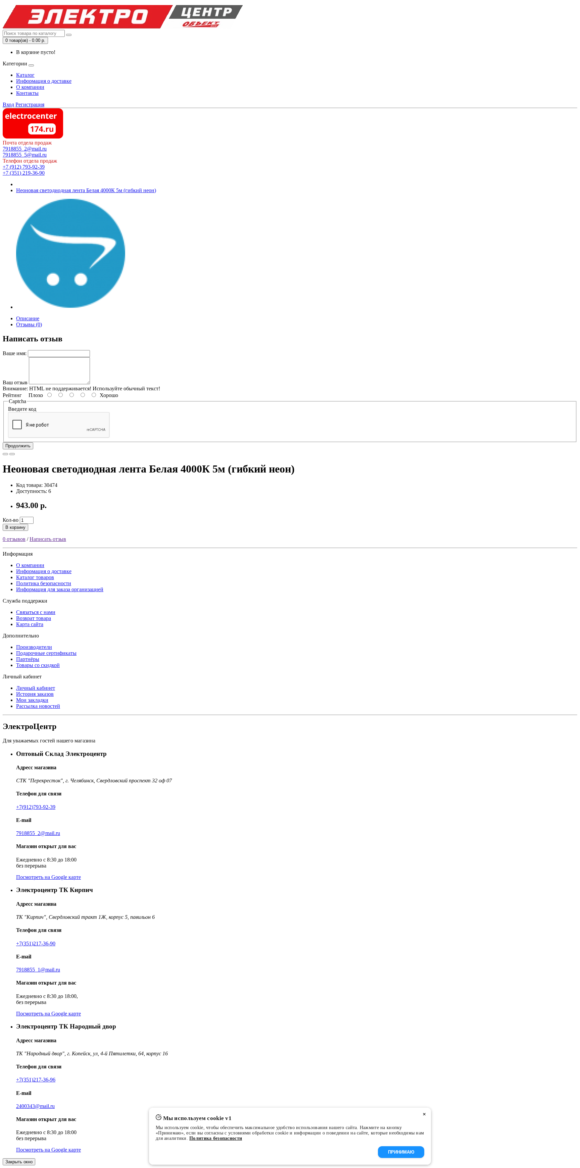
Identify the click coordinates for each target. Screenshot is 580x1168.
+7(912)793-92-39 (35, 807)
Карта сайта (29, 624)
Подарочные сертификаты (46, 653)
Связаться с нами (35, 612)
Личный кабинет (35, 688)
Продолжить (18, 445)
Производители (34, 647)
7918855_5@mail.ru (25, 155)
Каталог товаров (35, 577)
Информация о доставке (43, 81)
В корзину (15, 527)
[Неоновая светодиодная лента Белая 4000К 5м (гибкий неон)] (71, 307)
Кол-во (10, 520)
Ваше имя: (15, 353)
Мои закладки (32, 700)
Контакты (27, 93)
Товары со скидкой (38, 665)
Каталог (25, 75)
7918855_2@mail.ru (25, 149)
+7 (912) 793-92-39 (24, 167)
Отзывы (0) (29, 324)
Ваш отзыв (15, 382)
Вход (8, 104)
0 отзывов (14, 539)
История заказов (35, 694)
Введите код (22, 409)
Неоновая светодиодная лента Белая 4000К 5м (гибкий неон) (86, 190)
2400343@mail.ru (35, 1106)
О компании (30, 87)
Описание (27, 318)
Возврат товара (33, 618)
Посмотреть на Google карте (48, 877)
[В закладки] (5, 454)
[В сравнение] (12, 454)
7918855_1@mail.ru (38, 969)
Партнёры (27, 659)
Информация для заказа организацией (59, 589)
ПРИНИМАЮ (401, 1152)
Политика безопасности (43, 583)
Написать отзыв (48, 539)
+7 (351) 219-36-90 (24, 173)
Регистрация (29, 104)
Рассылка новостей (38, 706)
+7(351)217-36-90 (35, 943)
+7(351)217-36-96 (35, 1079)
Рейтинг (12, 395)
